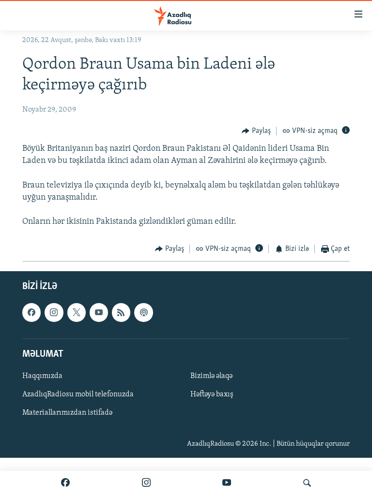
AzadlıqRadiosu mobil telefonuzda (78, 394)
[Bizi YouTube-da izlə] (227, 483)
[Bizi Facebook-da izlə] (65, 483)
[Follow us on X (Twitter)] (76, 312)
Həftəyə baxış (211, 394)
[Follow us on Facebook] (31, 312)
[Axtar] (307, 483)
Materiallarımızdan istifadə (67, 413)
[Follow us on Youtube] (99, 312)
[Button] (256, 131)
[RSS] (121, 312)
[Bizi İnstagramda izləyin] (146, 483)
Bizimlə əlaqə (211, 376)
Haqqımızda (42, 376)
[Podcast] (143, 312)
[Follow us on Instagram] (54, 312)
